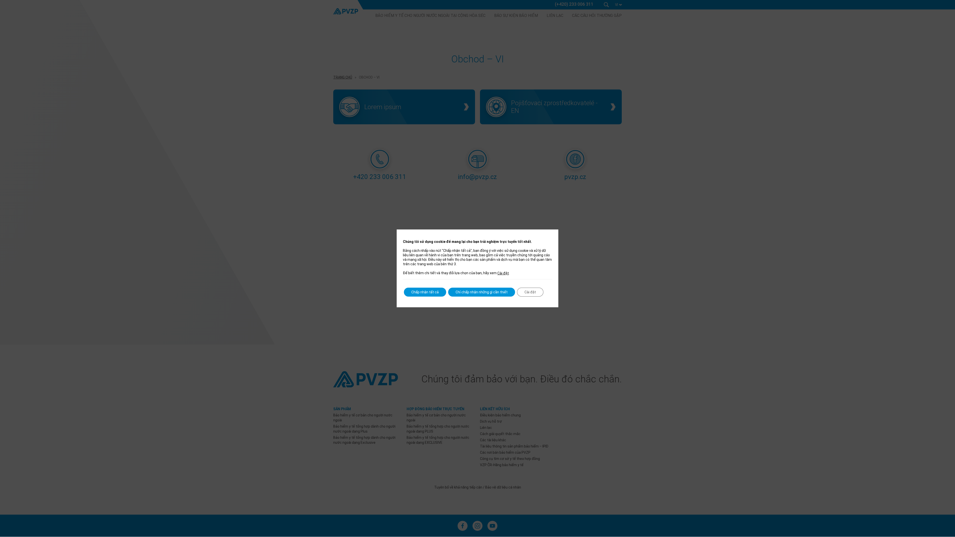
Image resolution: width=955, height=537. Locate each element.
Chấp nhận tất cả (425, 292)
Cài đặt (503, 273)
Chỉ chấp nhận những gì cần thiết (482, 292)
